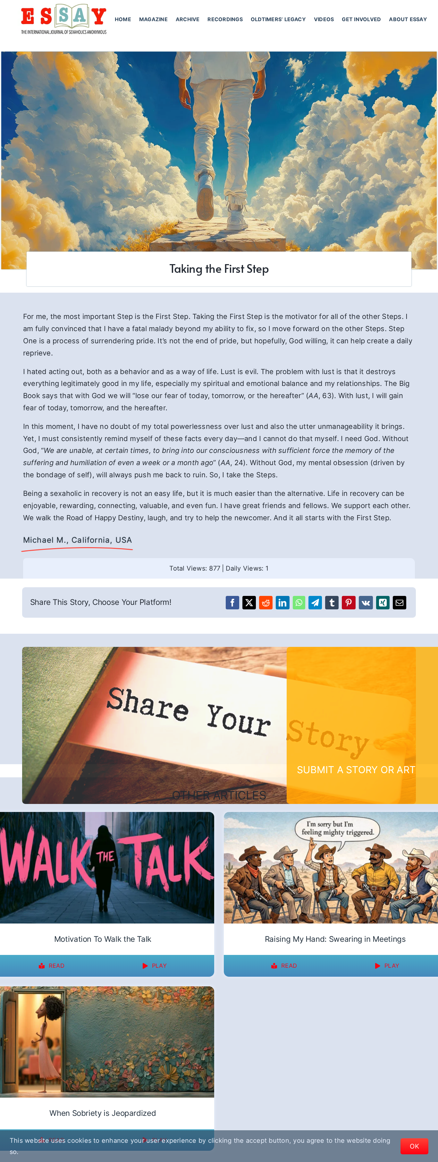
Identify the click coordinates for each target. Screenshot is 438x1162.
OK (414, 1146)
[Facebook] (232, 602)
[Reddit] (265, 602)
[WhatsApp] (299, 602)
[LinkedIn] (282, 602)
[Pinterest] (348, 602)
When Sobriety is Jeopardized (102, 1113)
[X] (249, 602)
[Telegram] (315, 602)
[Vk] (366, 602)
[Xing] (383, 602)
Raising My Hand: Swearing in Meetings (335, 939)
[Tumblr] (332, 602)
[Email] (399, 602)
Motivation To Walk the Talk (102, 939)
